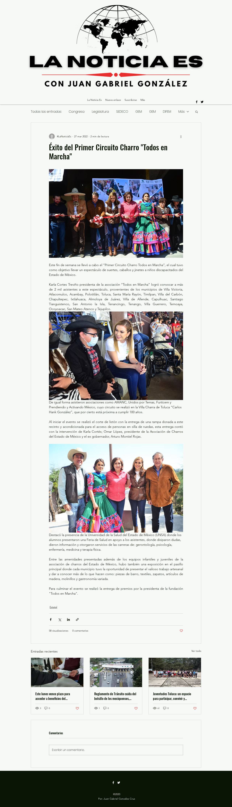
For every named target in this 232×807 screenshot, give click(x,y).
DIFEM (167, 111)
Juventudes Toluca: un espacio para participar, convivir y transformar (172, 696)
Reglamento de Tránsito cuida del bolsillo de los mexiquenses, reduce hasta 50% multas (115, 696)
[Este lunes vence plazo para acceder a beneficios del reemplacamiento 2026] (57, 672)
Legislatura (100, 111)
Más (181, 111)
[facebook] (196, 102)
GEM (138, 111)
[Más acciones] (181, 136)
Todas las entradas (46, 111)
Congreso (77, 111)
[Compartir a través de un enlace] (77, 619)
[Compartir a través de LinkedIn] (68, 619)
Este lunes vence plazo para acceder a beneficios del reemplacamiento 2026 (52, 696)
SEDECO (122, 111)
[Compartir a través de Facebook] (50, 619)
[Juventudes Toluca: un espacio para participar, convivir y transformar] (175, 672)
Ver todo (196, 651)
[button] (196, 111)
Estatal (53, 607)
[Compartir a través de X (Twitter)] (59, 619)
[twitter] (202, 102)
